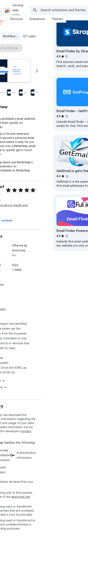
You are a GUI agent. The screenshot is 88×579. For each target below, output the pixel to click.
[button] (12, 92)
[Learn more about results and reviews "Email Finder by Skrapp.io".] (67, 56)
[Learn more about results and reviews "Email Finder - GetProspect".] (67, 116)
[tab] (16, 19)
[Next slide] (37, 71)
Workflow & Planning (11, 36)
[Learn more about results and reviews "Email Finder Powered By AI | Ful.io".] (67, 236)
